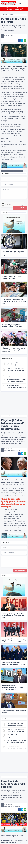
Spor (10, 777)
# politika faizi (18, 171)
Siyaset (10, 416)
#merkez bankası (7, 171)
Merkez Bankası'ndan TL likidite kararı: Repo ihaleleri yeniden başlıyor (14, 8)
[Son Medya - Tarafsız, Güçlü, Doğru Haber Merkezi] (8, 3)
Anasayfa (4, 14)
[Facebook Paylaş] (19, 40)
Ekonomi (11, 14)
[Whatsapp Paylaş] (25, 40)
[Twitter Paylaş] (22, 40)
